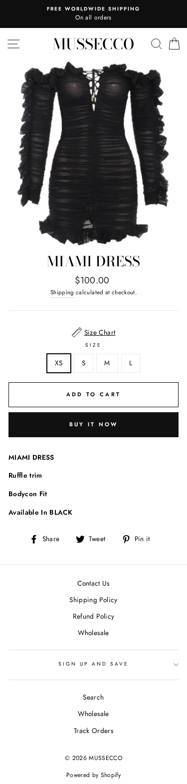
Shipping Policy (93, 600)
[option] (93, 14)
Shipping (62, 292)
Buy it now (93, 424)
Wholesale (93, 633)
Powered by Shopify (93, 775)
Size (93, 345)
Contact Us (93, 583)
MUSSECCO (93, 43)
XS (59, 363)
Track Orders (93, 731)
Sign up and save (93, 664)
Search (93, 697)
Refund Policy (93, 616)
